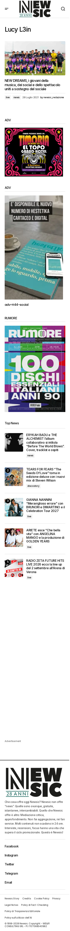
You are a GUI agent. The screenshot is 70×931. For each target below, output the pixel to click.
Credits (26, 898)
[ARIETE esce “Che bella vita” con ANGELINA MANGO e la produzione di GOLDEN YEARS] (14, 537)
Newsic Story (12, 898)
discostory (33, 485)
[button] (6, 9)
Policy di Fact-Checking (34, 905)
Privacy (56, 898)
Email (8, 882)
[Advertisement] (35, 624)
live (8, 97)
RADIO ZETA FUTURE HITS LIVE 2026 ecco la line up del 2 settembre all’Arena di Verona (45, 566)
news (17, 97)
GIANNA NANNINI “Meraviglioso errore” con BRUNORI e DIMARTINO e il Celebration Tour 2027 (45, 505)
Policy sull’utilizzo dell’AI (18, 917)
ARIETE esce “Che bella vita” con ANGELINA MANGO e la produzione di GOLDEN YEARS (45, 535)
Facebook (11, 846)
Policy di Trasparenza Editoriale (22, 911)
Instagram (11, 855)
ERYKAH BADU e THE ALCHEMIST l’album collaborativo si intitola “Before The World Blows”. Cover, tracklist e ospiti (45, 442)
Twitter (9, 864)
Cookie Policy (41, 898)
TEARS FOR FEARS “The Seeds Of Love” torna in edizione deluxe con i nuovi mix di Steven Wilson (45, 474)
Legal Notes (11, 905)
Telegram (11, 873)
